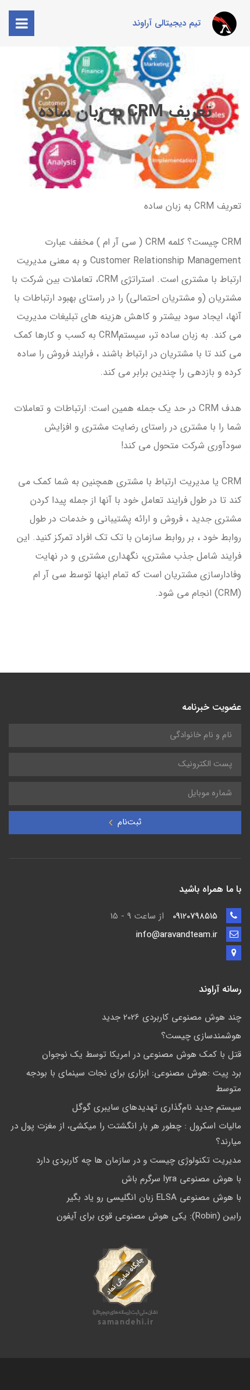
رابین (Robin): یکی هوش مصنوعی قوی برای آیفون (148, 1216)
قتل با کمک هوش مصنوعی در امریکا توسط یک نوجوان (141, 1055)
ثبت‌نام (128, 822)
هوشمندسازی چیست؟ (201, 1036)
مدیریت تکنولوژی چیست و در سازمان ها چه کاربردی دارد (138, 1160)
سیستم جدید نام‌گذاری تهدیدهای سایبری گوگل (156, 1107)
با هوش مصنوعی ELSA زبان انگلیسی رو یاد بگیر (154, 1198)
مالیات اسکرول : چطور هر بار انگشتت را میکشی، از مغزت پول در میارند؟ (126, 1134)
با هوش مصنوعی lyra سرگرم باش (181, 1179)
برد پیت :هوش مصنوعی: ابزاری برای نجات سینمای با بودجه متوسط (133, 1081)
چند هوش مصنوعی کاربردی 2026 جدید (171, 1017)
